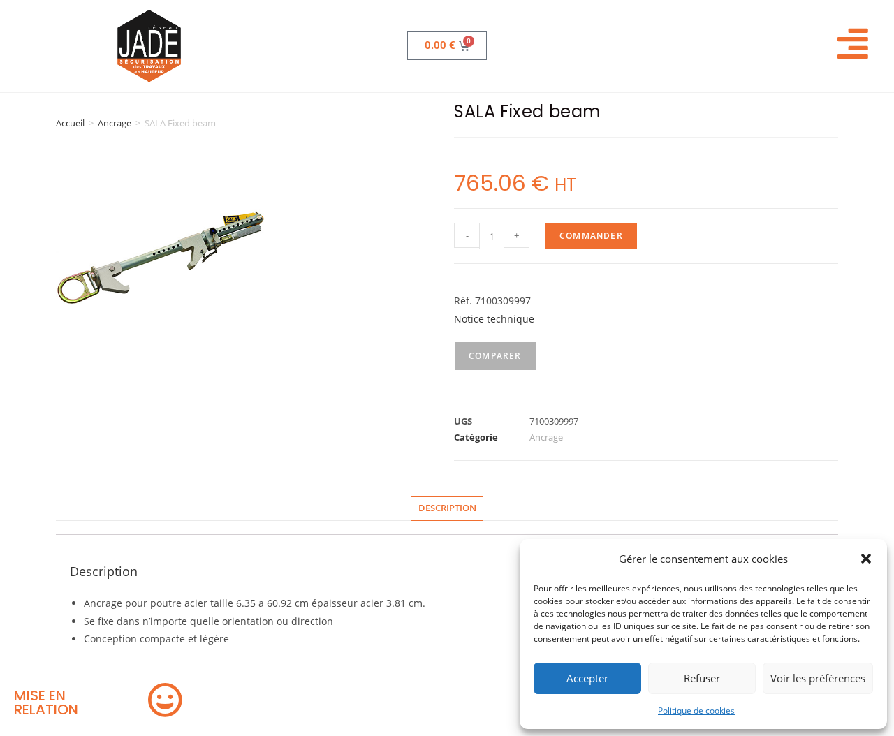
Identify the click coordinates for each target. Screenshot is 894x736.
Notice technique (494, 318)
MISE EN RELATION (46, 702)
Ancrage (114, 123)
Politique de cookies (696, 710)
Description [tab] (447, 508)
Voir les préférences (817, 678)
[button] (866, 559)
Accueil (70, 123)
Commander (591, 236)
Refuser (702, 678)
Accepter (587, 678)
